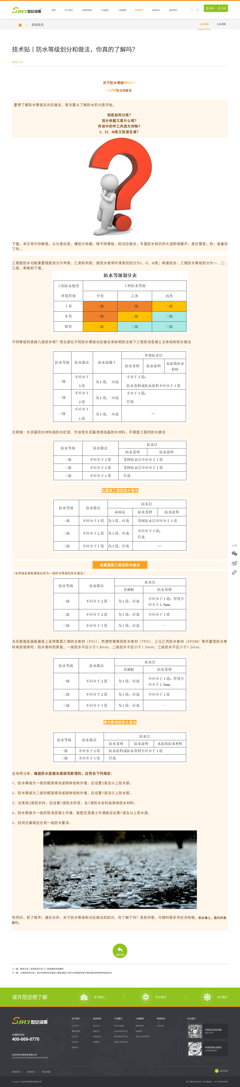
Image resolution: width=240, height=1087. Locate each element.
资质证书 (75, 1047)
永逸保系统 (87, 10)
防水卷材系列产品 (121, 1031)
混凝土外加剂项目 (142, 1036)
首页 (54, 10)
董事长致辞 (76, 1031)
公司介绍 (75, 1025)
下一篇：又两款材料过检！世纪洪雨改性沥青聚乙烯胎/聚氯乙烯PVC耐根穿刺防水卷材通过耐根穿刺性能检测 (62, 972)
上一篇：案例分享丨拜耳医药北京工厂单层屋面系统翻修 (38, 968)
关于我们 (69, 10)
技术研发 (97, 1018)
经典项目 (139, 1031)
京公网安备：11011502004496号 (215, 1081)
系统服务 (96, 1041)
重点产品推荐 (119, 1025)
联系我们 (173, 10)
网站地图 (46, 1071)
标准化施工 (97, 1036)
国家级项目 (140, 1025)
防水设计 (96, 1025)
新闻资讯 (139, 10)
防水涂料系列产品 (121, 1036)
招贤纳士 (156, 10)
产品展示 (105, 10)
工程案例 (122, 10)
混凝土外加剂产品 (121, 1041)
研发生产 (96, 1031)
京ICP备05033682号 (194, 1081)
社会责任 (75, 1041)
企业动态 (160, 1025)
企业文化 (75, 1036)
